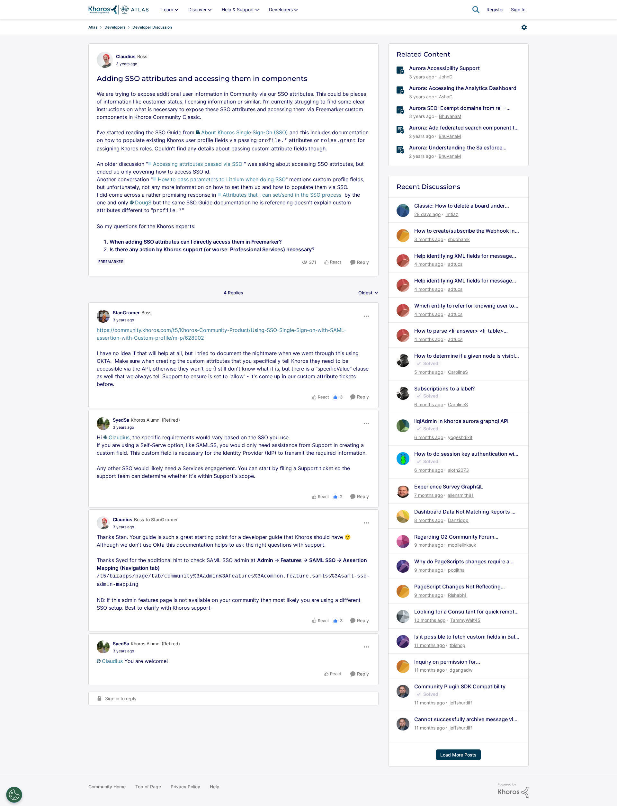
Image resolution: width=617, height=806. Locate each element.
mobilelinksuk (462, 545)
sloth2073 (458, 470)
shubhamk (459, 239)
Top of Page (148, 786)
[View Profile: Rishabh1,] (403, 591)
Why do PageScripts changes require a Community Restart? (461, 561)
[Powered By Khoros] (513, 790)
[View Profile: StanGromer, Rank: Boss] (103, 316)
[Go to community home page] (118, 9)
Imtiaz (451, 214)
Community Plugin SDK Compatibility (459, 686)
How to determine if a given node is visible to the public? (466, 356)
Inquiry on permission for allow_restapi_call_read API (447, 661)
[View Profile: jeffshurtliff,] (403, 691)
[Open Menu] (524, 27)
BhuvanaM (450, 116)
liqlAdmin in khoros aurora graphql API (461, 421)
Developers (114, 27)
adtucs (455, 264)
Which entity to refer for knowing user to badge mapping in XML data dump (464, 305)
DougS (143, 202)
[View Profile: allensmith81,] (403, 491)
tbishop (457, 645)
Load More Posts (458, 754)
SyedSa (121, 420)
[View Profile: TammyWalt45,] (403, 616)
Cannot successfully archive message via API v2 (465, 719)
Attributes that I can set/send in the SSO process (282, 195)
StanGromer (126, 312)
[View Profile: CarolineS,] (403, 360)
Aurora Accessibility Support (444, 68)
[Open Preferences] (14, 795)
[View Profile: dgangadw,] (403, 666)
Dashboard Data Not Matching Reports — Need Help (465, 511)
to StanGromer (162, 519)
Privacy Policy (185, 786)
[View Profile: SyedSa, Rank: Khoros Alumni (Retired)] (103, 423)
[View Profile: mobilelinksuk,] (403, 541)
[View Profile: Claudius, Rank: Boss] (105, 60)
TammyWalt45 (465, 620)
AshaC (445, 96)
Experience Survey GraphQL (448, 486)
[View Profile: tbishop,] (403, 641)
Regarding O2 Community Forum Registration (454, 536)
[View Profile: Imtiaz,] (403, 210)
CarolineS (458, 372)
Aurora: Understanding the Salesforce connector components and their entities (459, 147)
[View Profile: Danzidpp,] (403, 516)
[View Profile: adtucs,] (403, 260)
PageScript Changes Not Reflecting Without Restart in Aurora (457, 586)
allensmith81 (461, 495)
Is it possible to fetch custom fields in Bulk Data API (466, 636)
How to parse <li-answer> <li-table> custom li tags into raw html (459, 330)
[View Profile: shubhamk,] (403, 235)
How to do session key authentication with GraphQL (466, 454)
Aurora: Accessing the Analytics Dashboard (462, 88)
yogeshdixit (460, 437)
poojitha (456, 570)
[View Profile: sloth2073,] (403, 458)
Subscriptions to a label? (444, 388)
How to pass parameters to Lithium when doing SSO (222, 179)
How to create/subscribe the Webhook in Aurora (464, 231)
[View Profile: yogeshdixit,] (403, 425)
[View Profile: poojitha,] (403, 566)
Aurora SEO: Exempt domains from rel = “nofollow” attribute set (457, 108)
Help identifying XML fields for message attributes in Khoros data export (463, 256)
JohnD (445, 76)
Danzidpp (458, 520)
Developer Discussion (152, 27)
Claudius (126, 56)
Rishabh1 (457, 595)
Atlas (92, 27)
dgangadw (461, 670)
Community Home (107, 786)
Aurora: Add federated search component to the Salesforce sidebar (463, 127)
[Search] (476, 9)
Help (214, 786)
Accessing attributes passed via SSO (197, 164)
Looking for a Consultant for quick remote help (465, 611)
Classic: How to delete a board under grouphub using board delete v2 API (459, 205)
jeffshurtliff (461, 702)
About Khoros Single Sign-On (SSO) (244, 132)
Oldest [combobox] (368, 293)
